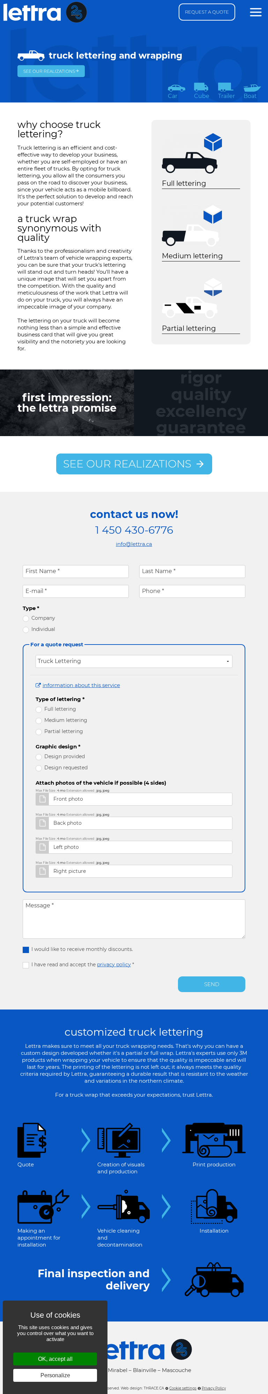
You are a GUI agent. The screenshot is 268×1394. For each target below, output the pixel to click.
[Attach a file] (42, 799)
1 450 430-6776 (134, 530)
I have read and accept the (82, 964)
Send (211, 984)
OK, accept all (55, 1359)
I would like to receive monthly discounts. (82, 949)
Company (43, 618)
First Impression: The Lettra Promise (67, 402)
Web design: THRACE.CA (142, 1388)
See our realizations (49, 71)
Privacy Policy (214, 1388)
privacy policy (114, 964)
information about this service (81, 685)
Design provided (64, 756)
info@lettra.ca (134, 544)
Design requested (66, 767)
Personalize (55, 1375)
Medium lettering (65, 720)
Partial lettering (63, 731)
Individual (43, 629)
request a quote (207, 12)
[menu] (256, 12)
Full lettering (60, 709)
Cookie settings (182, 1388)
